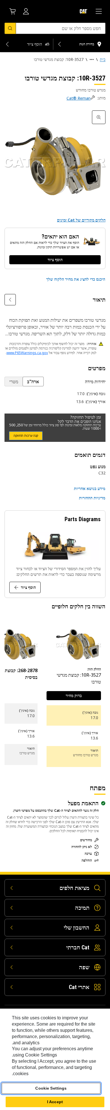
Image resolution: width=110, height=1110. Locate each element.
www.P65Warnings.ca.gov (27, 352)
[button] (81, 220)
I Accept (55, 1102)
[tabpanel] (55, 161)
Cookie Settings (51, 1088)
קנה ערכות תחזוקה (26, 435)
